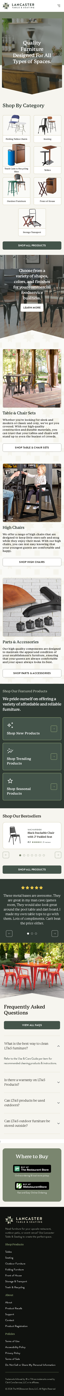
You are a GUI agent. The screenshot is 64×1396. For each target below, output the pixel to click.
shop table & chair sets (32, 448)
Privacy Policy (12, 1353)
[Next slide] (58, 855)
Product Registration (16, 1326)
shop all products (32, 245)
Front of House (13, 1275)
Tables (8, 1252)
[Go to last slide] (6, 855)
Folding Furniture (14, 1270)
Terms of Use (12, 1341)
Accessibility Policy (15, 1347)
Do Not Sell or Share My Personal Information (30, 1365)
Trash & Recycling (14, 1287)
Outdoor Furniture (15, 1264)
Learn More (32, 308)
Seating (9, 1258)
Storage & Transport (16, 1281)
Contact (9, 1320)
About (8, 1302)
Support (9, 1314)
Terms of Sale (12, 1359)
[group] (20, 855)
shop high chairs (32, 562)
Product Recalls (13, 1308)
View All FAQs (32, 1025)
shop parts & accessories (32, 673)
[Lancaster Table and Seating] (18, 5)
